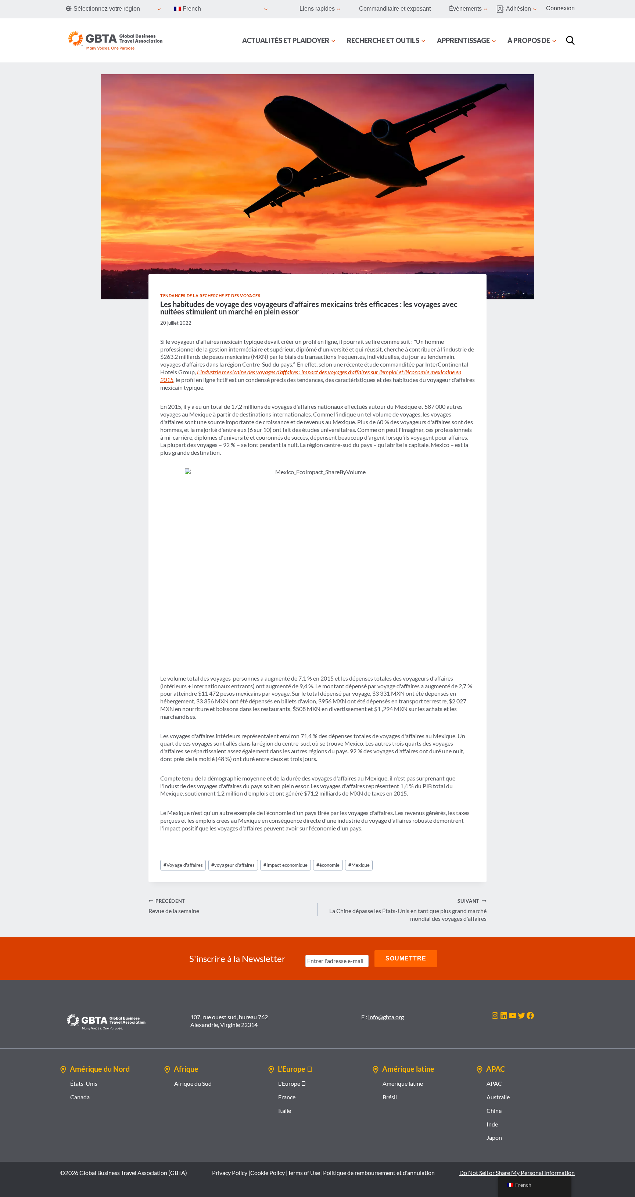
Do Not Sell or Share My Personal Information (517, 1172)
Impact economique (285, 865)
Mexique (359, 865)
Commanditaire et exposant (395, 9)
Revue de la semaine (173, 906)
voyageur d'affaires (233, 865)
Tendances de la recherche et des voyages (210, 295)
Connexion (560, 8)
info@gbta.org (386, 1016)
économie (328, 865)
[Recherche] (570, 40)
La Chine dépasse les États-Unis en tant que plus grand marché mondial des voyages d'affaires (408, 910)
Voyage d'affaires (183, 865)
